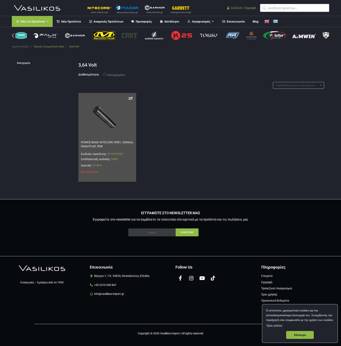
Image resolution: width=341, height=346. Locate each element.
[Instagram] (191, 278)
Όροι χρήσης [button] (275, 325)
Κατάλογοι (171, 21)
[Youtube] (202, 278)
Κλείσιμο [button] (300, 335)
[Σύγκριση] (131, 98)
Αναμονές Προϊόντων (108, 21)
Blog (256, 21)
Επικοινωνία (236, 21)
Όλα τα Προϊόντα (33, 21)
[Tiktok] (213, 278)
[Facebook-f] (180, 278)
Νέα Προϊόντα (71, 21)
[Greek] (275, 21)
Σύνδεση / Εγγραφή (243, 8)
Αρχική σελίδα (20, 46)
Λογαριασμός (201, 21)
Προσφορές (144, 21)
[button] (328, 35)
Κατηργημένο (116, 75)
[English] (266, 21)
